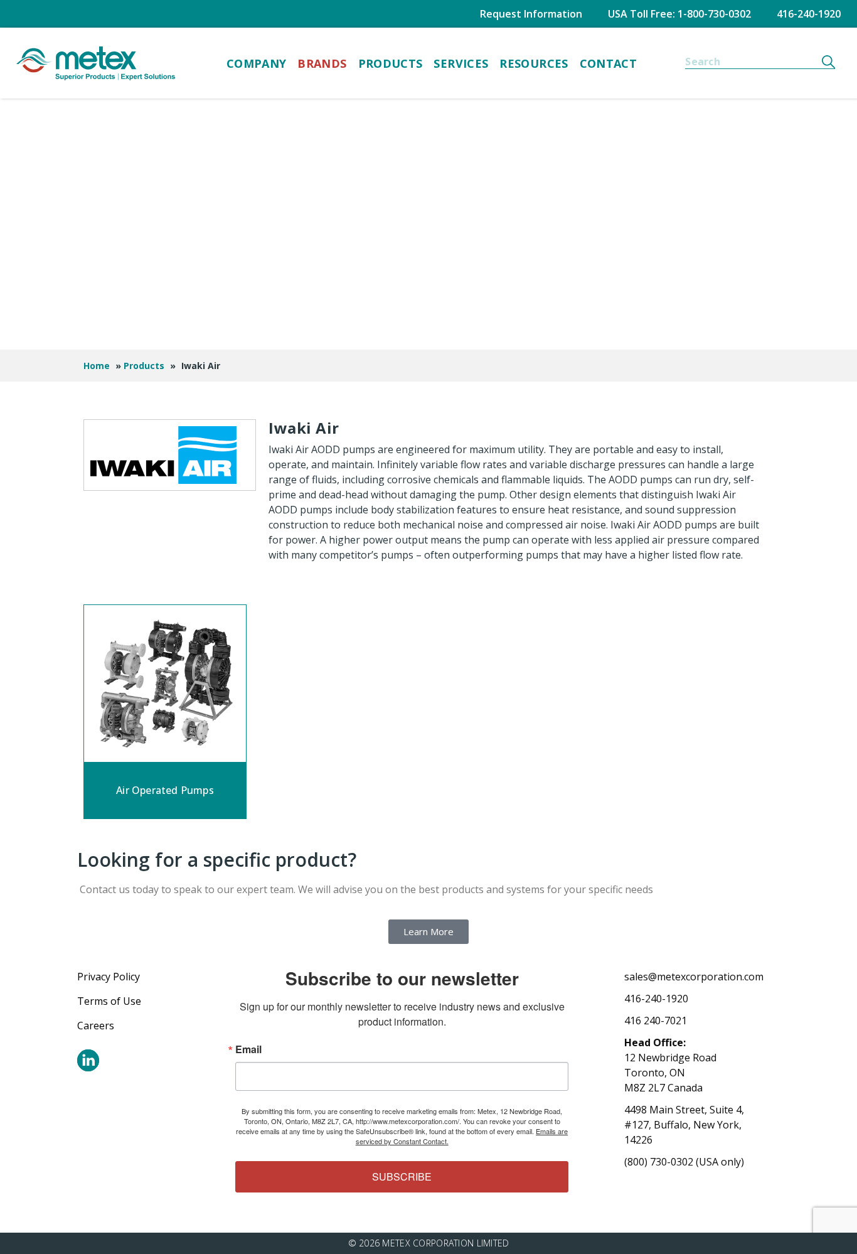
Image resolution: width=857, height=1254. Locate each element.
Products (390, 63)
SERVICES (461, 63)
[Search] (828, 61)
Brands (321, 63)
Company (256, 63)
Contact (608, 63)
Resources (533, 63)
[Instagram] (88, 1060)
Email (248, 1049)
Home (96, 366)
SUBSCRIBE (402, 1176)
